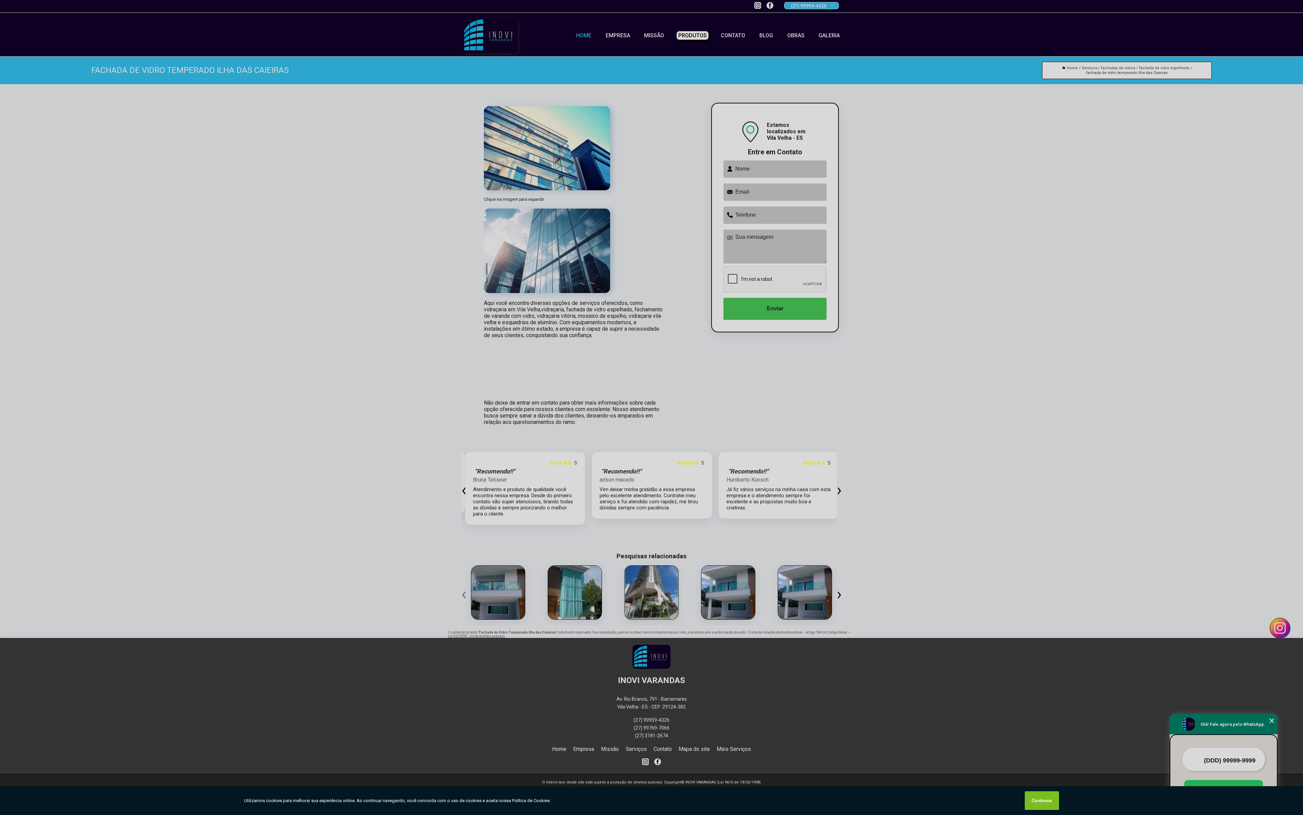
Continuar (1042, 800)
